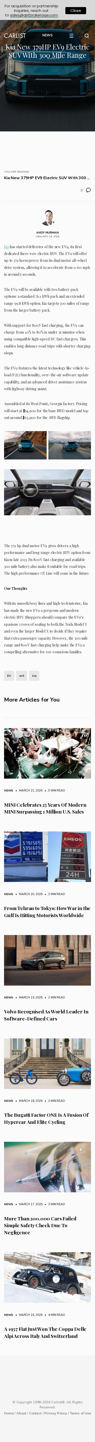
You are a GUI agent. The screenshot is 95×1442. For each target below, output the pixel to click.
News (8, 790)
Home (8, 1413)
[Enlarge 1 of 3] (38, 445)
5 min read (54, 790)
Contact (35, 1413)
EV (9, 676)
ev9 (21, 676)
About (21, 1413)
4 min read (54, 1315)
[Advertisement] (47, 113)
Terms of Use (80, 1413)
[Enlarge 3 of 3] (82, 483)
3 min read (54, 894)
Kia (6, 246)
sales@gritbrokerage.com (34, 15)
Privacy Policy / (57, 1413)
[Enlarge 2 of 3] (82, 445)
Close (75, 10)
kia (34, 676)
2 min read (54, 997)
